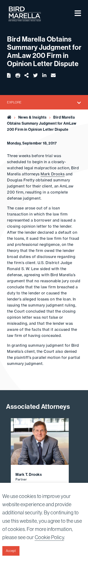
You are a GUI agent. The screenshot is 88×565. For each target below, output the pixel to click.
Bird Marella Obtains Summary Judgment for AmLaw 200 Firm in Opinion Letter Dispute (41, 123)
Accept (11, 551)
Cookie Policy (49, 537)
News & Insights (32, 117)
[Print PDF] (17, 76)
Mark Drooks (53, 174)
